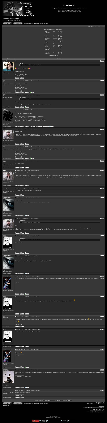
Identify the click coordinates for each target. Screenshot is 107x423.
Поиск (62, 10)
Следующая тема (100, 26)
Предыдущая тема (92, 26)
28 (14, 20)
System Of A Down (44, 23)
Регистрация (77, 10)
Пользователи (67, 10)
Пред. (9, 20)
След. (20, 20)
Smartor (56, 416)
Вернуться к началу (7, 77)
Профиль (59, 11)
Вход (80, 11)
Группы (72, 10)
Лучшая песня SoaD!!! (12, 19)
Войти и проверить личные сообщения (70, 11)
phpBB (51, 417)
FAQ (59, 10)
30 (17, 20)
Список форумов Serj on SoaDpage (31, 23)
